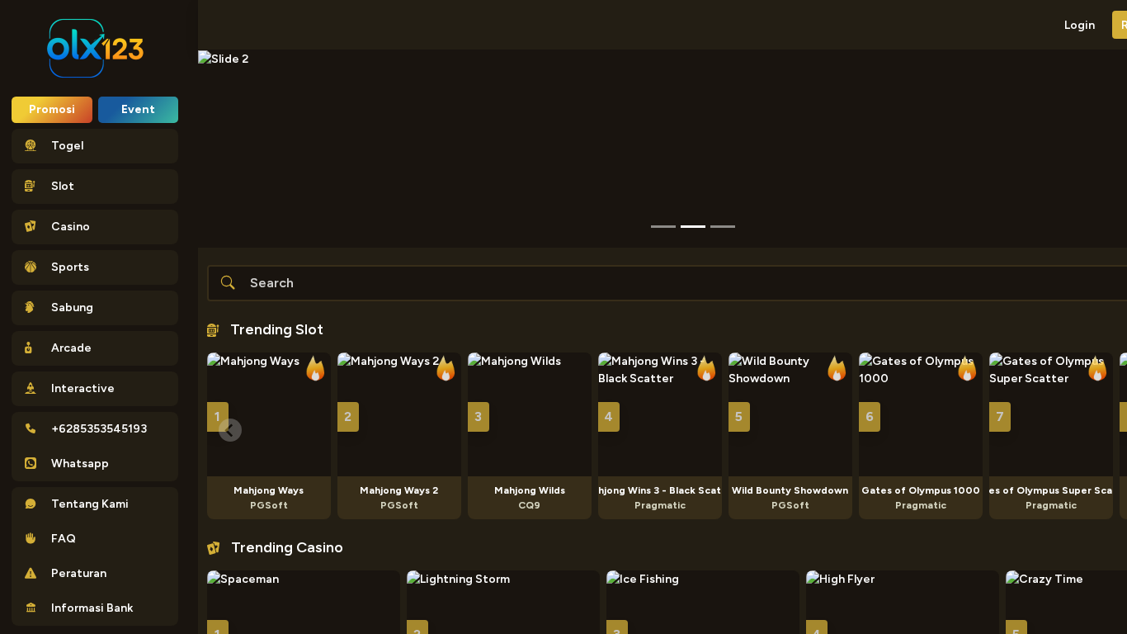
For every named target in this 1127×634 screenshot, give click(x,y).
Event (138, 109)
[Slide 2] (722, 226)
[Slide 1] (693, 226)
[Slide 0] (663, 226)
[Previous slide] (230, 430)
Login (1079, 25)
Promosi (52, 109)
